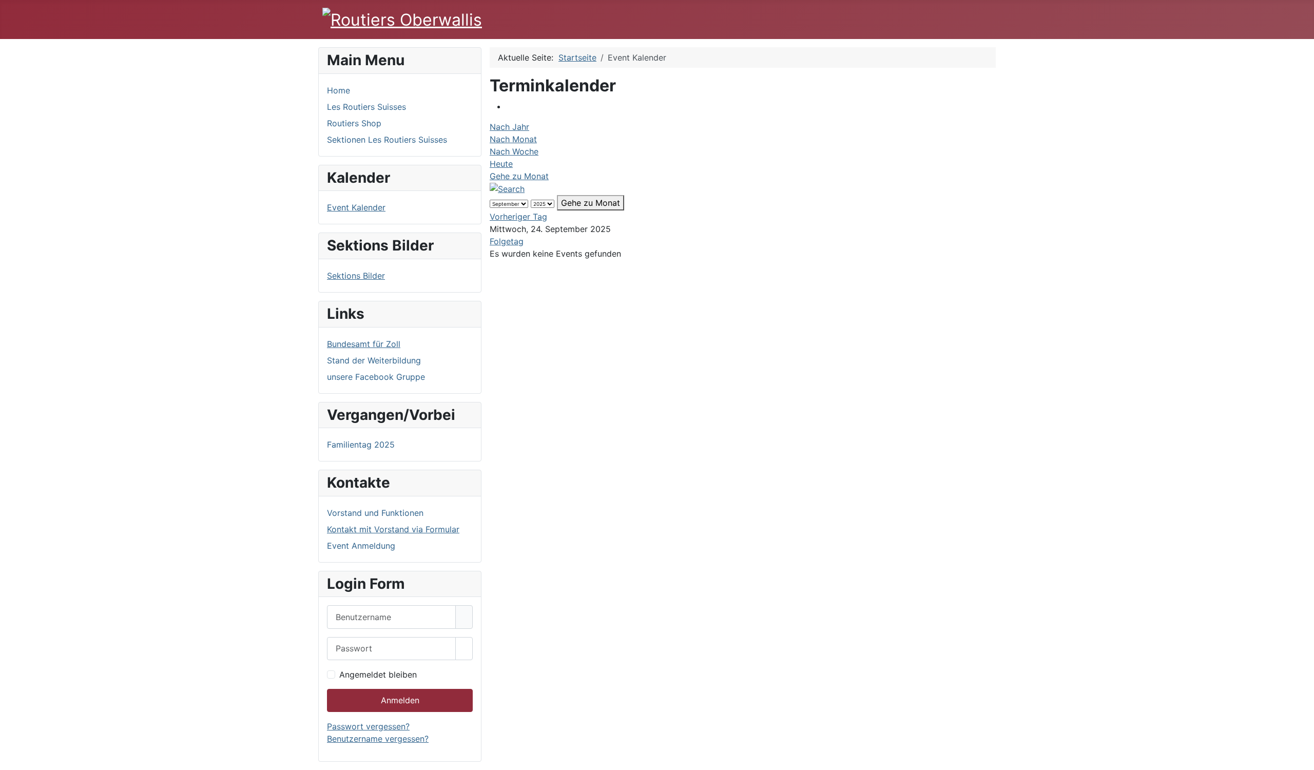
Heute (501, 164)
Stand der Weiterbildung (374, 360)
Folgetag (507, 241)
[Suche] (507, 188)
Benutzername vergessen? (378, 739)
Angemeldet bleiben (378, 674)
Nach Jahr (509, 127)
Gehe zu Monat (519, 176)
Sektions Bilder (356, 276)
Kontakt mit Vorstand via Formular (393, 529)
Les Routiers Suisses (366, 107)
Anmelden (400, 700)
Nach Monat (513, 139)
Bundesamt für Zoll (363, 344)
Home (338, 90)
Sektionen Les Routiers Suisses (387, 139)
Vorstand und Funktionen (375, 513)
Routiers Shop (354, 123)
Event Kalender (356, 207)
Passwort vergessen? (368, 726)
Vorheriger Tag (518, 216)
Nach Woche (514, 151)
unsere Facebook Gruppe (376, 377)
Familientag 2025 (361, 444)
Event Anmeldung (361, 546)
